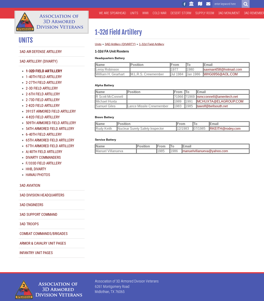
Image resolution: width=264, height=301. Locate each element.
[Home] (191, 5)
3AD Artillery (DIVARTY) (39, 61)
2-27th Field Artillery (44, 82)
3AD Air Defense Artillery (41, 51)
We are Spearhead (112, 13)
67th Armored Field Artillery (50, 146)
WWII (145, 13)
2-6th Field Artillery (43, 94)
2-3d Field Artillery (42, 88)
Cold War (159, 13)
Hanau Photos (38, 175)
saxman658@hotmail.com (223, 69)
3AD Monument (229, 13)
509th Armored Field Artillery (51, 123)
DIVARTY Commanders (43, 157)
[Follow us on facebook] (184, 4)
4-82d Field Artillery (43, 117)
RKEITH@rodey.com (225, 128)
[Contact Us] (208, 5)
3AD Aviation (30, 185)
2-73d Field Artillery (43, 100)
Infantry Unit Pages (36, 253)
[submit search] (246, 4)
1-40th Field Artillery (44, 77)
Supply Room (204, 13)
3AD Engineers (31, 205)
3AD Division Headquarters (42, 195)
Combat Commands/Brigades (44, 233)
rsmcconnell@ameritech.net (217, 96)
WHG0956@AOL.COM (221, 74)
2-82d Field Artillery (43, 105)
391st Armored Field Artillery (51, 111)
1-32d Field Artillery (151, 44)
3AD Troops (29, 224)
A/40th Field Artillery (44, 151)
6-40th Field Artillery (44, 134)
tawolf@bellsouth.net (212, 106)
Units (134, 13)
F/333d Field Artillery (44, 163)
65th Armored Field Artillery (50, 140)
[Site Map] (200, 5)
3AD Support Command (38, 214)
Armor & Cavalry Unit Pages (43, 243)
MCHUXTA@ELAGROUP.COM (220, 101)
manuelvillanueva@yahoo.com (205, 151)
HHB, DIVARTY (36, 169)
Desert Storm (181, 13)
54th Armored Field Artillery (50, 128)
